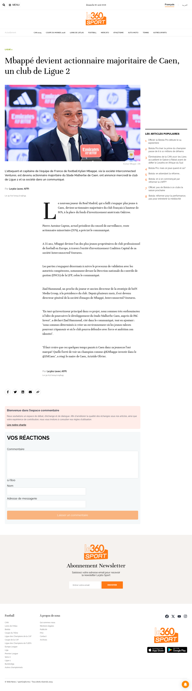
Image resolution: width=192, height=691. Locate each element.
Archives (43, 640)
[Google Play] (177, 649)
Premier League (11, 654)
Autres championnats (14, 667)
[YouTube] (179, 616)
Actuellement (10, 33)
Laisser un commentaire (72, 515)
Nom (10, 485)
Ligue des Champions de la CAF (18, 636)
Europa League (11, 647)
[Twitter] (173, 616)
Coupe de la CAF (12, 640)
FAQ (41, 633)
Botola (7, 629)
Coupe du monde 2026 (55, 33)
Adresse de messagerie (22, 498)
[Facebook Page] (167, 616)
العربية (185, 5)
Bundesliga (9, 664)
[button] (185, 684)
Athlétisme (118, 33)
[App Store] (156, 649)
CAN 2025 (37, 33)
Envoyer (112, 585)
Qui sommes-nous (47, 622)
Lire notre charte (16, 424)
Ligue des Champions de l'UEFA (18, 643)
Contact (43, 636)
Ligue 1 (8, 49)
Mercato (105, 33)
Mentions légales (47, 626)
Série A (8, 657)
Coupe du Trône (11, 633)
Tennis (146, 33)
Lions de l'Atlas (77, 33)
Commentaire (15, 449)
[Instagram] (185, 616)
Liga (6, 650)
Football (92, 33)
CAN (7, 622)
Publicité (43, 629)
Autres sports (160, 33)
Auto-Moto (133, 33)
